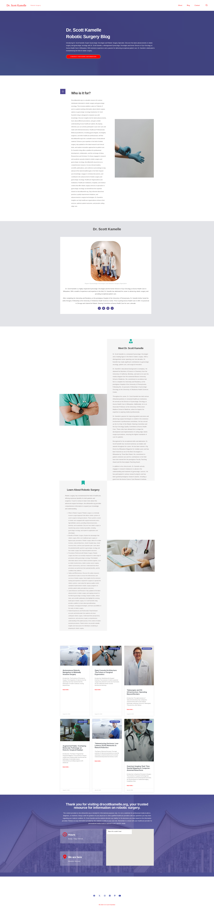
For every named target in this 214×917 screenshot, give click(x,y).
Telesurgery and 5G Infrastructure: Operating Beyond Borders (137, 692)
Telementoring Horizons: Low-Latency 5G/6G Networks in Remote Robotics (107, 745)
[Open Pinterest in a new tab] (114, 895)
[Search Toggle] (206, 5)
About (180, 5)
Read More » (66, 689)
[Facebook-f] (99, 308)
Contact (197, 5)
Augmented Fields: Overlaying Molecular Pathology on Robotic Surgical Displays (74, 748)
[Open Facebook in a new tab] (94, 895)
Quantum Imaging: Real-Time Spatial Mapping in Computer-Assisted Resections (138, 768)
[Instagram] (112, 308)
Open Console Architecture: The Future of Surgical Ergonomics (106, 672)
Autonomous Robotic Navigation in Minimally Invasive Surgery (72, 672)
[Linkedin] (107, 308)
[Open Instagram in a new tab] (104, 895)
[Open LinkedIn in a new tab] (109, 895)
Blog (188, 5)
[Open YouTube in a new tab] (119, 895)
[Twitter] (103, 308)
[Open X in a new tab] (99, 895)
